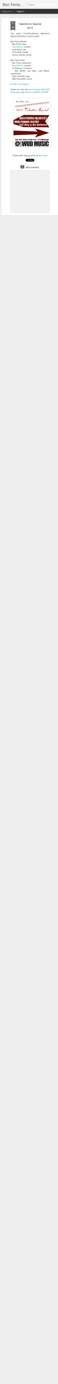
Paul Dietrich (17, 46)
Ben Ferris (42, 155)
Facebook (36, 89)
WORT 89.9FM (41, 92)
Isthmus (28, 92)
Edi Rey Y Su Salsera (20, 84)
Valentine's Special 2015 (30, 26)
